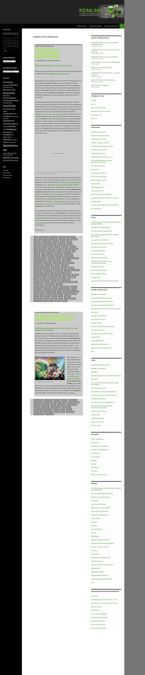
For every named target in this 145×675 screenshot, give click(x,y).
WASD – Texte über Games (99, 474)
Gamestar (94, 460)
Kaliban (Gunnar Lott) (97, 254)
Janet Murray (39, 265)
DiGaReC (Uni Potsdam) (98, 132)
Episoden (64, 400)
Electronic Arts (39, 251)
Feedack (37, 253)
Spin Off (74, 286)
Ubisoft (47, 296)
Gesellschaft (8, 114)
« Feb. (5, 51)
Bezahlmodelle (64, 239)
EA (66, 248)
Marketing (5, 126)
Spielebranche (12, 142)
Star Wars (47, 289)
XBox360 (58, 301)
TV (42, 296)
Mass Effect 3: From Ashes (63, 272)
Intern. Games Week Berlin (99, 614)
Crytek (57, 246)
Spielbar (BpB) (95, 183)
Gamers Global (95, 453)
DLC (36, 248)
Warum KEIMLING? (82, 26)
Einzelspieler (73, 248)
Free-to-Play (58, 253)
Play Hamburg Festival (98, 166)
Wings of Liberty (70, 298)
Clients (70, 244)
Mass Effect (75, 270)
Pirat (56, 409)
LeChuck (37, 407)
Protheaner (38, 282)
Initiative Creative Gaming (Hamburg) (102, 326)
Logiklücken (47, 270)
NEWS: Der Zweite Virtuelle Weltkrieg (103, 80)
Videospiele (38, 298)
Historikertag (95, 610)
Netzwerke (71, 277)
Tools (36, 296)
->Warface (55, 116)
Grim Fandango (74, 402)
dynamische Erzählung (56, 248)
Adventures (49, 400)
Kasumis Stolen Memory (42, 267)
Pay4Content (45, 279)
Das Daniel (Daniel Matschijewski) (101, 231)
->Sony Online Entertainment (58, 114)
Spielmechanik (65, 286)
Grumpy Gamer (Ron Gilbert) (100, 240)
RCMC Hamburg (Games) (99, 176)
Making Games (58, 270)
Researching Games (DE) (98, 180)
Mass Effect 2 (39, 272)
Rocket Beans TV (96, 115)
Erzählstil (73, 400)
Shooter (51, 46)
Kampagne (65, 265)
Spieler (56, 286)
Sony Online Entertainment (43, 286)
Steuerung (70, 411)
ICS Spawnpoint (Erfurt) (98, 153)
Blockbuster (47, 241)
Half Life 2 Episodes (40, 258)
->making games (40, 223)
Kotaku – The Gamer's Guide (100, 547)
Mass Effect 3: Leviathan (42, 274)
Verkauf (67, 296)
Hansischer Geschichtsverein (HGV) (102, 146)
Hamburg (6, 116)
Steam (74, 289)
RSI (76, 282)
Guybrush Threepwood (42, 404)
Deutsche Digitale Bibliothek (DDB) (102, 301)
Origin (37, 279)
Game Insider (95, 442)
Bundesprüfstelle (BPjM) (98, 294)
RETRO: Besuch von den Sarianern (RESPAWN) (105, 62)
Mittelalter (12, 126)
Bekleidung (38, 239)
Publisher (7, 139)
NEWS (53, 312)
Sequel (57, 411)
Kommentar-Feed (7, 175)
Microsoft (66, 274)
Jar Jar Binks (49, 265)
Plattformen (66, 279)
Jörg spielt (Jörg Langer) (98, 250)
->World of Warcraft (57, 194)
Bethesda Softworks (50, 239)
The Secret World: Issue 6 (55, 293)
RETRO (57, 312)
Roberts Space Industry (65, 282)
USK (92, 351)
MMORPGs (37, 277)
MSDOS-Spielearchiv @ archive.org (102, 157)
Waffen (46, 298)
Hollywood (66, 260)
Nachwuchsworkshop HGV (99, 258)
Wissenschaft (14, 160)
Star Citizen (38, 289)
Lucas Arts (46, 407)
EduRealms (94, 372)
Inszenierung (8, 123)
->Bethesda (59, 187)
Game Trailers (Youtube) (98, 108)
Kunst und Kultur (75, 44)
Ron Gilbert (38, 411)
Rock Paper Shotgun (97, 561)
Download (43, 248)
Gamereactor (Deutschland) (99, 446)
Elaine (57, 400)
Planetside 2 (55, 279)
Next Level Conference (98, 621)
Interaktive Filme (59, 263)
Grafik (14, 114)
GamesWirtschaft (96, 529)
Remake (69, 409)
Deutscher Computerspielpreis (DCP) (102, 305)
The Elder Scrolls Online (71, 291)
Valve (60, 296)
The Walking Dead (70, 293)
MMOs (45, 277)
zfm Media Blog (96, 208)
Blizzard (37, 241)
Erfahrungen (51, 251)
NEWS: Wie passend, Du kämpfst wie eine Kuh (54, 317)
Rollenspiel (43, 46)
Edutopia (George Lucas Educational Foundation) (106, 308)
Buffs (62, 241)
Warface (54, 298)
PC (12, 132)
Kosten (64, 267)
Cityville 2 (62, 244)
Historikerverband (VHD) (99, 150)
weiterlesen (40, 230)
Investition (70, 263)
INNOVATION (47, 263)
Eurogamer (94, 500)
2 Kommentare (55, 60)
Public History (7, 137)
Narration (62, 277)
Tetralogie (49, 414)
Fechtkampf (47, 402)
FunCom (37, 255)
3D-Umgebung (39, 400)
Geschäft (50, 255)
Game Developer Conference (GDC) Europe (104, 603)
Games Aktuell (95, 457)
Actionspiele (39, 44)
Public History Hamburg (98, 173)
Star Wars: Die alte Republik (61, 289)
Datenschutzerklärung (111, 26)
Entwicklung (6, 95)
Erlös (59, 251)
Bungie (69, 241)
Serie (63, 411)
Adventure (47, 44)
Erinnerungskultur (9, 98)
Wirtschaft (6, 160)
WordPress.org (7, 177)
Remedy (54, 282)
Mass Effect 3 (49, 272)
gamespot (94, 522)
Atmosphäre (8, 82)
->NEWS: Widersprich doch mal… (59, 73)
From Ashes (68, 253)
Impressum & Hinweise (95, 26)
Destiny (72, 246)
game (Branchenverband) (98, 316)
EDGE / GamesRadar (97, 439)
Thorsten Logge (96, 201)
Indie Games (38, 263)
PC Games (94, 471)
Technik (14, 153)
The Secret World (40, 293)
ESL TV (93, 104)
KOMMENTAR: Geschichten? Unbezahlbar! (47, 53)
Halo (58, 258)
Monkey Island (56, 407)
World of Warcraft (41, 301)
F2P (74, 251)
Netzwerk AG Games (97, 266)
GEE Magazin (95, 467)
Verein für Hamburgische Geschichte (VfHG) (104, 205)
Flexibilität (57, 402)
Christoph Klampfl (50, 244)
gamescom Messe (96, 323)
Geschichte (59, 255)
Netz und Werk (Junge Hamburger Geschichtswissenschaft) (101, 161)
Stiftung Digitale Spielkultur (99, 344)
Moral (4, 129)
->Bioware (50, 185)
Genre (65, 402)
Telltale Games (51, 291)
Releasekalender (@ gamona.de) (100, 557)
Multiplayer (53, 277)
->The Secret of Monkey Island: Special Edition (74, 376)
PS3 (13, 135)
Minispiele (75, 274)
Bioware (74, 239)
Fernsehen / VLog (47, 253)
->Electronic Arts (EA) (65, 185)
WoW (51, 301)
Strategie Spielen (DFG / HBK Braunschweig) (104, 198)
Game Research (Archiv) (98, 139)
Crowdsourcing (47, 246)
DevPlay (93, 100)
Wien (60, 298)
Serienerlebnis (39, 284)
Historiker (6, 118)
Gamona (93, 464)
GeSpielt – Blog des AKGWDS (100, 143)
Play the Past (95, 169)
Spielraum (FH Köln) (97, 191)
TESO (59, 291)
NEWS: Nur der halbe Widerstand (101, 67)
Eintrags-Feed (6, 173)
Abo (36, 236)
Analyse (62, 236)
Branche (55, 241)
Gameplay (15, 100)
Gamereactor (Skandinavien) (99, 449)
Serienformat (50, 284)
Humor (53, 404)
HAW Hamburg (14, 116)
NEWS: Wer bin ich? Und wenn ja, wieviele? (104, 57)
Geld (43, 255)
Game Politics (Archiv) (98, 319)
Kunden (71, 267)
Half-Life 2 (52, 258)
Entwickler (9, 92)
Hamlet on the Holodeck (70, 258)
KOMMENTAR (65, 44)
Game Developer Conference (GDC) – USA (104, 599)
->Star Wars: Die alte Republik (70, 182)
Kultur (16, 124)
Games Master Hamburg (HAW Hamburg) (104, 395)
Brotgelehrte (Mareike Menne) (100, 227)
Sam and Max (48, 411)
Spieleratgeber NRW (97, 187)
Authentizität (6, 85)
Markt (67, 270)
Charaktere (38, 244)
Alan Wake (54, 236)
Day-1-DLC (65, 246)
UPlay (54, 296)
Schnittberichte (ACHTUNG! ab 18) (102, 333)
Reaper (47, 282)
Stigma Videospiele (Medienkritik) (101, 194)
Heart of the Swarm (41, 260)
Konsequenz (55, 267)
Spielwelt (5, 153)
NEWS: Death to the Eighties (100, 85)
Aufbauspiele (56, 44)
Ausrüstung (71, 236)
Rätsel (62, 409)
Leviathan (38, 270)
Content (37, 246)
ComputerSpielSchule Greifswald (101, 298)
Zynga (65, 301)
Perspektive (7, 135)
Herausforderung (54, 260)
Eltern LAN (94, 312)
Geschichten (69, 255)
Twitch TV (94, 118)
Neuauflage (66, 407)
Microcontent (56, 274)
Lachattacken (72, 404)
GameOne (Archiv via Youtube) (100, 111)
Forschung (7, 100)
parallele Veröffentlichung (43, 409)
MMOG (37, 46)
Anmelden (5, 170)
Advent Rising (44, 236)
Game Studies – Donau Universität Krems (103, 391)
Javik (57, 265)
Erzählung (67, 251)
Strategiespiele (39, 291)
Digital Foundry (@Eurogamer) (100, 135)
